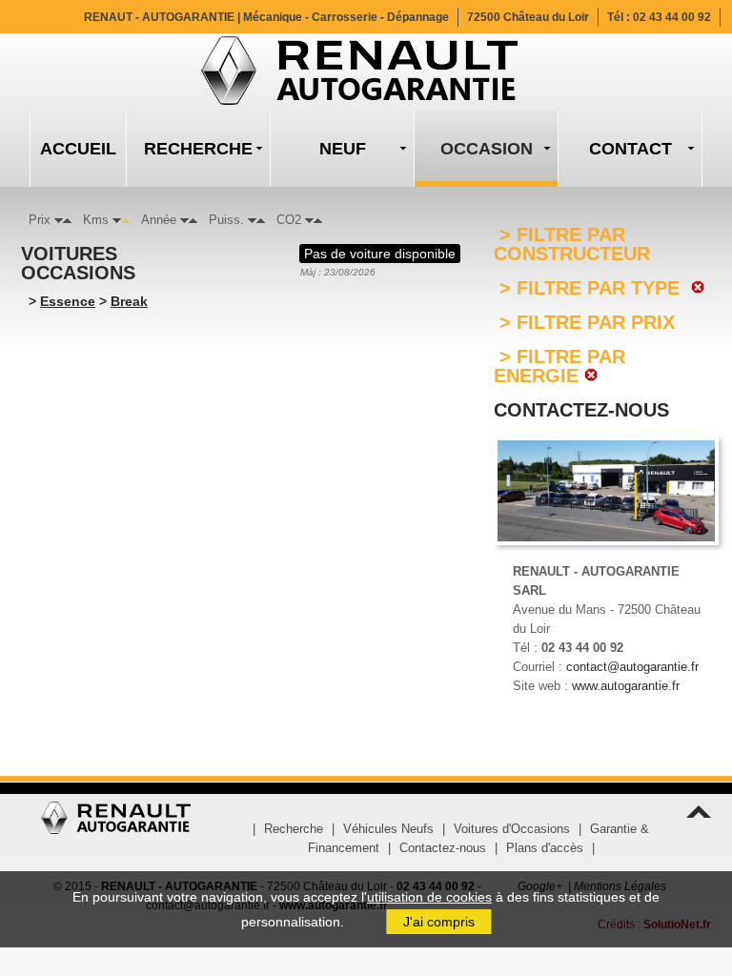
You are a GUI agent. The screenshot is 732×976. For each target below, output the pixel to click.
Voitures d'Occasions (512, 829)
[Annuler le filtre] (695, 287)
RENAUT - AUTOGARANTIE (266, 17)
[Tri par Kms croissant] (125, 220)
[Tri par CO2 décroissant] (309, 220)
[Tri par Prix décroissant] (58, 220)
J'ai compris (439, 921)
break (129, 301)
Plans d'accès (544, 848)
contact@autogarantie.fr (632, 667)
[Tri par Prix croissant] (67, 220)
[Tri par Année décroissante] (184, 220)
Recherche (293, 829)
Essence (67, 301)
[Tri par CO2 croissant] (318, 220)
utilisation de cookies (429, 897)
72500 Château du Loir (528, 17)
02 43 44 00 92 (672, 17)
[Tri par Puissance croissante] (260, 220)
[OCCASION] (486, 149)
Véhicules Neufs (388, 829)
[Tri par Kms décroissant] (116, 220)
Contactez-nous (442, 848)
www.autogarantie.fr (626, 686)
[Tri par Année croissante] (193, 220)
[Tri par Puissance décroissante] (252, 220)
